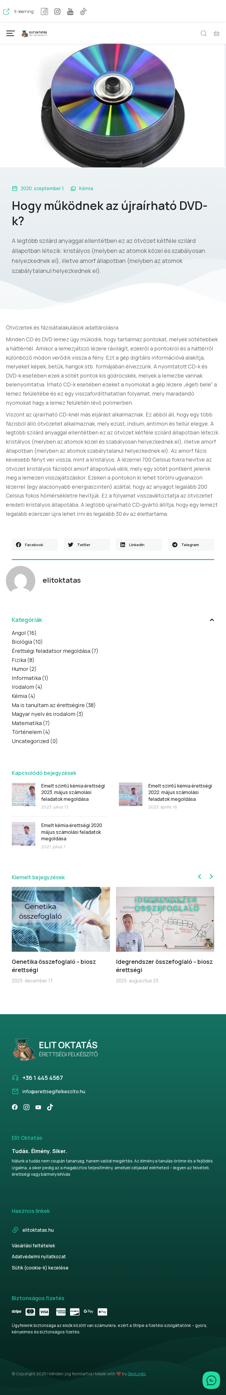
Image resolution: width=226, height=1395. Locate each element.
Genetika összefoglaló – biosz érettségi (54, 966)
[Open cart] (216, 33)
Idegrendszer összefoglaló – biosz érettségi (164, 966)
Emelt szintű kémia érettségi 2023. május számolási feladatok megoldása (73, 792)
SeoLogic (137, 1373)
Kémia (86, 188)
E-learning (24, 11)
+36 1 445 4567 (42, 1078)
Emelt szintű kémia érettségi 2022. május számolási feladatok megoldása (180, 792)
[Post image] (23, 794)
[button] (35, 545)
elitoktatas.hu (38, 1230)
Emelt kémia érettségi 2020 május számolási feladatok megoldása (71, 832)
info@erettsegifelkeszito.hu (53, 1091)
